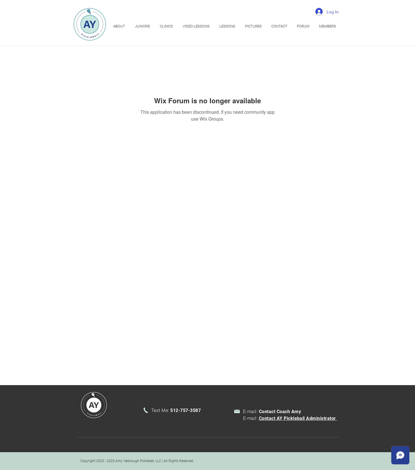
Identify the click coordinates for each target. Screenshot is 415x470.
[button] (167, 26)
